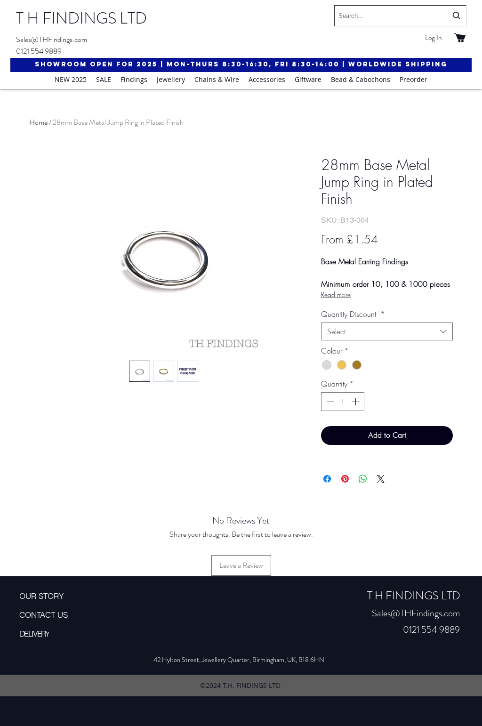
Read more (336, 294)
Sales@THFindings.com (51, 39)
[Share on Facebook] (327, 478)
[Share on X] (380, 478)
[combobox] (400, 15)
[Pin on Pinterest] (345, 478)
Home (38, 122)
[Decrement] (329, 402)
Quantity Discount (353, 314)
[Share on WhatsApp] (363, 478)
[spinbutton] (343, 402)
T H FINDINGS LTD (81, 18)
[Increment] (356, 402)
